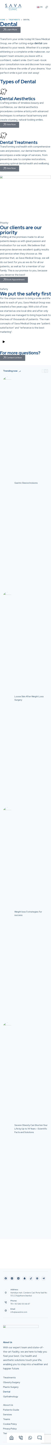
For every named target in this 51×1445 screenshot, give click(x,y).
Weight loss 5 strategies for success (28, 913)
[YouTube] (18, 1278)
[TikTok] (31, 1278)
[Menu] (46, 7)
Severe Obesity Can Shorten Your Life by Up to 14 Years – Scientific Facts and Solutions (30, 1129)
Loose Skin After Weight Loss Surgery (29, 698)
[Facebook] (5, 1278)
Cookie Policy (10, 1424)
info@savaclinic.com (18, 1312)
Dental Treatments (19, 142)
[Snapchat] (24, 1278)
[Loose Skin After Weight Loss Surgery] (7, 698)
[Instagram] (12, 1278)
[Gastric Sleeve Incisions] (7, 483)
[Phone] (20, 1438)
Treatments (9, 1377)
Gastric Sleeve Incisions (26, 483)
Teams (6, 1419)
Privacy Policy (10, 1428)
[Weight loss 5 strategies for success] (7, 913)
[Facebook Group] (37, 1278)
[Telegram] (43, 1278)
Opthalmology (10, 1396)
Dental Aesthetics (17, 98)
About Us (8, 1405)
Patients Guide (11, 1409)
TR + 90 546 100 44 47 (20, 1304)
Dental (6, 1391)
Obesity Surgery (11, 1382)
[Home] (11, 1438)
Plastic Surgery (10, 1387)
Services (7, 1414)
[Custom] (30, 1438)
